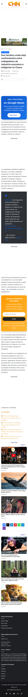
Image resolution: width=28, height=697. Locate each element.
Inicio (3, 49)
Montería (3, 671)
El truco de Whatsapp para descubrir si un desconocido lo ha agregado (11, 418)
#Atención (8, 200)
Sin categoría (9, 49)
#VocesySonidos (10, 226)
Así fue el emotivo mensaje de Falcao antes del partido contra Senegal (11, 425)
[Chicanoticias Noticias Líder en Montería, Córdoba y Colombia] (14, 4)
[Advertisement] (14, 22)
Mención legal (4, 620)
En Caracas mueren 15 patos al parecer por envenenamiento (11, 437)
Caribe (2, 678)
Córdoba (3, 668)
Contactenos (4, 625)
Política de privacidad (6, 628)
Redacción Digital (6, 71)
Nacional (3, 676)
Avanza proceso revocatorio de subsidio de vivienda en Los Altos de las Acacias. (12, 431)
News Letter (4, 623)
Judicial (3, 673)
